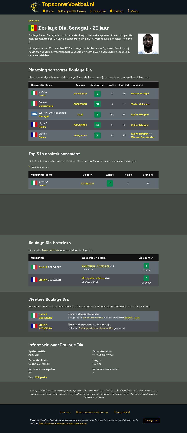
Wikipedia (41, 377)
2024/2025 (80, 93)
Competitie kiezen (73, 11)
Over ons (65, 412)
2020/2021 (80, 125)
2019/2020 (80, 135)
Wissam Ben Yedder (142, 137)
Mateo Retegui (140, 93)
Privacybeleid (122, 412)
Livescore (99, 11)
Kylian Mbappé (140, 114)
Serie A (50, 267)
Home (49, 11)
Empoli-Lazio (132, 317)
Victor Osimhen (140, 104)
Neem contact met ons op (92, 412)
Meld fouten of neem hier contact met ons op (62, 423)
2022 (80, 114)
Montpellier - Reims (93, 278)
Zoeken (118, 11)
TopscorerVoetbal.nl (68, 4)
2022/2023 (80, 104)
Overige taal (151, 420)
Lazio (42, 95)
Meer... (134, 11)
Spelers (33, 21)
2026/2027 (87, 183)
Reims (42, 126)
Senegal (44, 116)
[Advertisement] (93, 214)
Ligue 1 (50, 279)
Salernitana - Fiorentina (95, 265)
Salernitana (46, 105)
